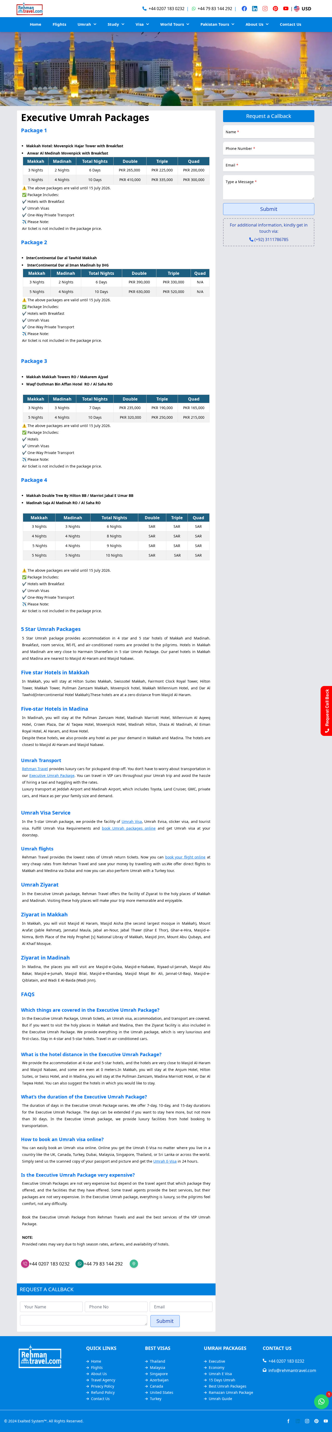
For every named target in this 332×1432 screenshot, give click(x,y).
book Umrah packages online (129, 828)
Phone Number (240, 148)
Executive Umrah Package (51, 775)
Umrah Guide (220, 1398)
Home (35, 24)
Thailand (157, 1361)
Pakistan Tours (214, 24)
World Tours (172, 24)
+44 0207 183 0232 (285, 1361)
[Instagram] (265, 8)
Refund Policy (103, 1392)
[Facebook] (244, 8)
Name (232, 131)
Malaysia (157, 1367)
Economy (216, 1367)
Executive (217, 1361)
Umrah (84, 24)
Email (232, 165)
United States (161, 1392)
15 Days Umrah (222, 1379)
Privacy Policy (102, 1386)
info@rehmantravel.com (291, 1370)
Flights (59, 24)
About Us (254, 24)
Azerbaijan (159, 1379)
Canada (156, 1386)
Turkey (155, 1398)
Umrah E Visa (220, 1373)
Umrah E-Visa (165, 1161)
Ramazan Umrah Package (231, 1392)
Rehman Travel (35, 768)
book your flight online (185, 857)
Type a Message (241, 181)
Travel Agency (103, 1379)
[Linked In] (254, 8)
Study (113, 24)
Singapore (159, 1373)
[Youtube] (285, 8)
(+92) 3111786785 (271, 239)
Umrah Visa (132, 821)
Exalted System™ (32, 1420)
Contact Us (290, 24)
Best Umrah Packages (227, 1386)
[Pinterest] (275, 8)
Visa (140, 24)
